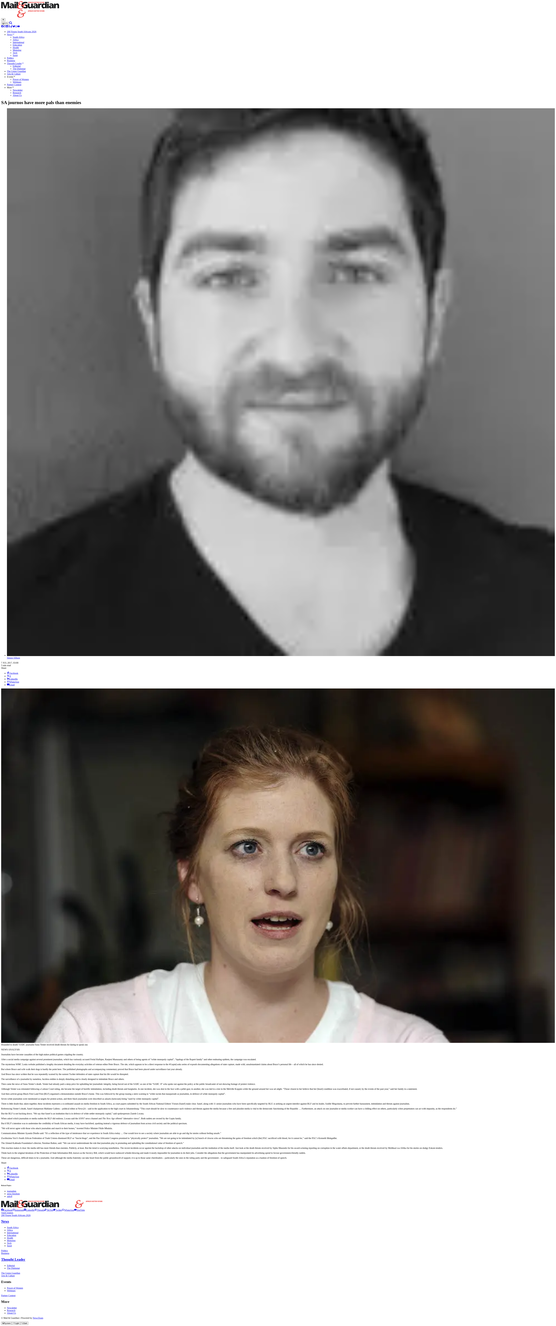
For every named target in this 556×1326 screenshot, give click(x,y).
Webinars (11, 1290)
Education (11, 1235)
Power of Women (15, 1288)
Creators (9, 1212)
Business (5, 1253)
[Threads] (9, 26)
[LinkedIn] (7, 26)
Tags (3, 1212)
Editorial (11, 1265)
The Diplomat (13, 1268)
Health (10, 1238)
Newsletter (12, 1308)
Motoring (11, 1240)
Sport (9, 1246)
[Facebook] (2, 26)
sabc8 (9, 1196)
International (12, 1232)
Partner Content (8, 1295)
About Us (11, 1313)
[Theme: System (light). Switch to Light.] (5, 23)
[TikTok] (11, 26)
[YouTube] (18, 26)
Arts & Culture (8, 1275)
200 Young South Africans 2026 (16, 1215)
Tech (9, 1243)
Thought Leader (13, 1259)
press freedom (13, 1194)
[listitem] (6, 1210)
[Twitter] (14, 26)
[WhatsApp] (16, 26)
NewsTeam (38, 1318)
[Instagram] (4, 26)
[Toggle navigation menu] (3, 19)
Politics (4, 1250)
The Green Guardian (10, 1273)
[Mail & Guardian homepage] (278, 9)
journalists (11, 1191)
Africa (10, 1230)
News (5, 1221)
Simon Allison (13, 658)
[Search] (10, 23)
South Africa (13, 1227)
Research (11, 1310)
